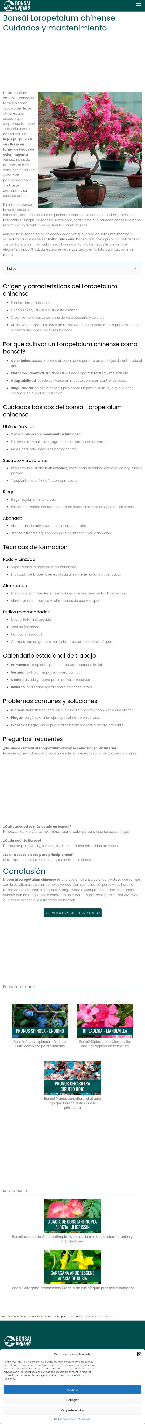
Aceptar (72, 1389)
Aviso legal (85, 1419)
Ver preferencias (72, 1410)
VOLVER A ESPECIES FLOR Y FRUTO (73, 912)
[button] (139, 1354)
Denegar (72, 1400)
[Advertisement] (72, 60)
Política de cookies (64, 1419)
